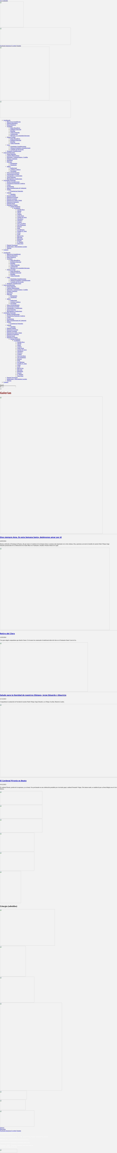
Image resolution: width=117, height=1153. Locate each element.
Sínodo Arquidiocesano (13, 182)
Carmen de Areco (22, 217)
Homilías (12, 131)
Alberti (19, 212)
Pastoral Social (11, 203)
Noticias (9, 248)
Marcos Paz (20, 236)
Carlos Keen (20, 216)
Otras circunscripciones (13, 172)
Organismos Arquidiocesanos (18, 146)
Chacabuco (20, 219)
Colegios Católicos (15, 169)
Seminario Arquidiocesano (14, 151)
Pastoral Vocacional (12, 245)
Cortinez (19, 222)
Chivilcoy (19, 220)
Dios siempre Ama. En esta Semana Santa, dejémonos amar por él (31, 537)
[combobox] (8, 387)
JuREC (9, 166)
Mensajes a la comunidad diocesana (20, 135)
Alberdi (19, 211)
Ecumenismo (10, 186)
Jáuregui (19, 226)
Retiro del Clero (7, 633)
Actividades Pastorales (9, 180)
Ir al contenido (4, 0)
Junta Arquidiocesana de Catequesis (16, 188)
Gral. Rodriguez (21, 225)
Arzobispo (10, 126)
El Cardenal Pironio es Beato (13, 780)
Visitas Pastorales (15, 132)
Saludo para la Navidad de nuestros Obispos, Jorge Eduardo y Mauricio (33, 695)
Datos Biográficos (15, 128)
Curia (8, 145)
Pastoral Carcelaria (12, 199)
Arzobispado (6, 120)
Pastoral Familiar (11, 195)
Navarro (19, 240)
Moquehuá (20, 239)
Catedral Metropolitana (13, 155)
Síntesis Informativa (12, 123)
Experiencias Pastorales (16, 191)
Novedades (13, 171)
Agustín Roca (21, 209)
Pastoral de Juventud (12, 197)
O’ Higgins (20, 242)
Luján (18, 234)
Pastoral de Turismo (12, 205)
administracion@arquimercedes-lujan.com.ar (18, 1139)
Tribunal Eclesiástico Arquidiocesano (20, 148)
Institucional (13, 168)
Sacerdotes (10, 160)
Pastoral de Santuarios (13, 202)
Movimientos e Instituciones (14, 179)
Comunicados (14, 134)
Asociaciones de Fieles (13, 174)
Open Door (20, 243)
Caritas (9, 185)
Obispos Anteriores (12, 158)
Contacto (5, 249)
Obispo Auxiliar (11, 137)
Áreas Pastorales (11, 177)
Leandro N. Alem (22, 231)
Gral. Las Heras (21, 223)
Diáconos (9, 162)
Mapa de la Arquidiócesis (14, 121)
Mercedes (19, 237)
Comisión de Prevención (17, 149)
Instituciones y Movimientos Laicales (17, 246)
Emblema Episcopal (15, 129)
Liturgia (9, 192)
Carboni (19, 214)
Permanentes (13, 163)
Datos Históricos (11, 125)
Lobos (19, 232)
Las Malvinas (20, 229)
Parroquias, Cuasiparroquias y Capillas (17, 157)
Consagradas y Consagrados (14, 175)
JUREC (9, 189)
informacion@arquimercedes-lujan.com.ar (20, 1142)
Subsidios (13, 194)
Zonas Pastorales (11, 154)
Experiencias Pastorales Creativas (16, 183)
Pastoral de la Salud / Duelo (14, 200)
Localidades (17, 208)
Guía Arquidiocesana (9, 152)
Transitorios (13, 165)
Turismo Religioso (15, 206)
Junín (18, 228)
